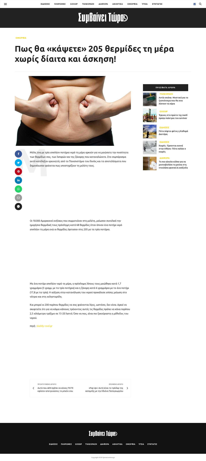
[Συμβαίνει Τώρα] (103, 18)
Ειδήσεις (45, 4)
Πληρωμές (60, 4)
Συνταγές (157, 4)
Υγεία (144, 4)
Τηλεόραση (88, 4)
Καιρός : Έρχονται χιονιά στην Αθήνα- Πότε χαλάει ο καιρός (172, 148)
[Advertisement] (80, 193)
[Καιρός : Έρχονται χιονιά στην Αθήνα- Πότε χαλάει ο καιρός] (151, 147)
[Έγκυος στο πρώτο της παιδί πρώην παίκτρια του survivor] (151, 115)
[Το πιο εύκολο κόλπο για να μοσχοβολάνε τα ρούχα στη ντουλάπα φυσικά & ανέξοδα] (151, 163)
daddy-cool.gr (44, 326)
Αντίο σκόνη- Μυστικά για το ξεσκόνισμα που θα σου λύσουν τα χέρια (173, 100)
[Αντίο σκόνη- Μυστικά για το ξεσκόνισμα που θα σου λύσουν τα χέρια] (151, 99)
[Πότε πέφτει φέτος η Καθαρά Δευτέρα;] (151, 131)
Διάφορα (103, 4)
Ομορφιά (132, 4)
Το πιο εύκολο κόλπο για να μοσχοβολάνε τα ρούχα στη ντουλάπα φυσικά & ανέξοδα (173, 164)
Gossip (74, 4)
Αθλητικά (117, 4)
